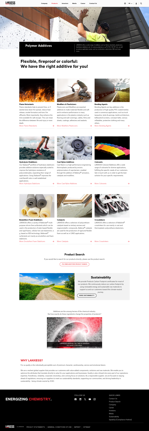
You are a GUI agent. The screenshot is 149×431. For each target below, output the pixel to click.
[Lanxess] (11, 427)
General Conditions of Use (59, 427)
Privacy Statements (35, 427)
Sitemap (86, 427)
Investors (65, 3)
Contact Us (93, 3)
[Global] (125, 3)
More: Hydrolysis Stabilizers (36, 160)
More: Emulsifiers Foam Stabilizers (36, 218)
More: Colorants (112, 160)
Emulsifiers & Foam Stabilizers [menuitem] (100, 7)
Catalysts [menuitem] (59, 7)
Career (83, 3)
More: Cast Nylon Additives (74, 160)
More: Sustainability (86, 295)
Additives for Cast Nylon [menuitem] (129, 7)
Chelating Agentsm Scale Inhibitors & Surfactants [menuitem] (29, 7)
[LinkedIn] (80, 399)
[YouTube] (90, 399)
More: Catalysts (74, 218)
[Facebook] (75, 399)
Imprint (77, 427)
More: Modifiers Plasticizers (74, 103)
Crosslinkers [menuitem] (76, 7)
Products (55, 3)
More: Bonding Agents (112, 103)
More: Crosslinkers (112, 218)
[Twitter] (85, 399)
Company (44, 3)
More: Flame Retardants (36, 103)
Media (74, 3)
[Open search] (141, 3)
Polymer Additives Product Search (74, 264)
